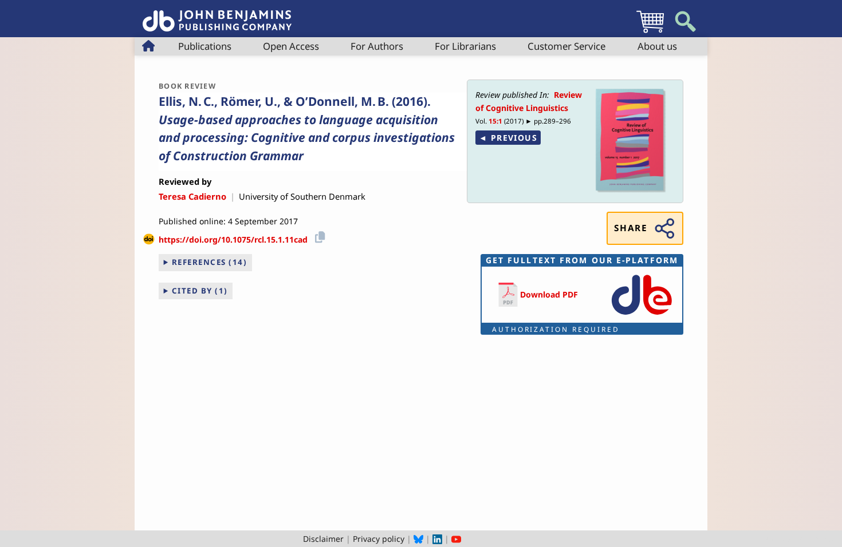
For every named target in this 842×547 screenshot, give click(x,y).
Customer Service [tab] (566, 46)
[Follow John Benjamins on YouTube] (456, 538)
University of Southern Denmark (302, 196)
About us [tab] (657, 46)
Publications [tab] (204, 46)
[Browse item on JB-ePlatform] (641, 315)
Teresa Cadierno (192, 196)
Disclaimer (323, 538)
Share (630, 228)
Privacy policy (378, 538)
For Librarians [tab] (465, 46)
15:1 (495, 121)
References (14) (209, 262)
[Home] (217, 14)
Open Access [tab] (291, 46)
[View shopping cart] (650, 32)
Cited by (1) (200, 291)
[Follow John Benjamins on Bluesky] (418, 538)
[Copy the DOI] (318, 235)
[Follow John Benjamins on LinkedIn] (437, 538)
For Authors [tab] (377, 46)
